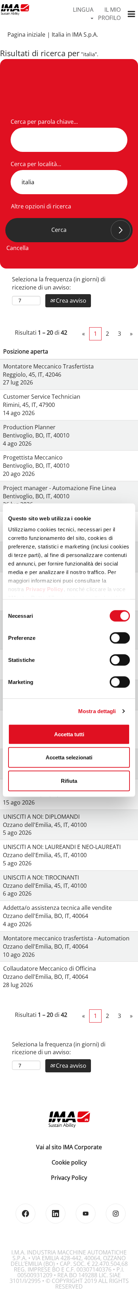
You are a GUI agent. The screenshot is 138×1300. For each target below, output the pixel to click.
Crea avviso (70, 300)
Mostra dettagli (97, 711)
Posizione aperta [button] (25, 351)
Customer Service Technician (41, 396)
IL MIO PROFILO (109, 14)
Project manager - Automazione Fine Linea (59, 488)
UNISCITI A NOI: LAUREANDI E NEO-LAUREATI (62, 847)
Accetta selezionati (69, 757)
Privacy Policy (44, 589)
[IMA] (15, 10)
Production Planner (29, 427)
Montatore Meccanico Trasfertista (48, 366)
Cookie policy (69, 1162)
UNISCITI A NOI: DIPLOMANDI (41, 817)
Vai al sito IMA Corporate (69, 1147)
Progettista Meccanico (33, 457)
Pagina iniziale (26, 34)
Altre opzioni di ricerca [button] (41, 206)
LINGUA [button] (83, 10)
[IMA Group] (69, 1119)
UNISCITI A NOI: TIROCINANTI (41, 877)
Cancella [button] (17, 248)
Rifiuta (69, 781)
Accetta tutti (69, 734)
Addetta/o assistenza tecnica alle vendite (57, 908)
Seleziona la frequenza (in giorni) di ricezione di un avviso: (58, 283)
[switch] (120, 637)
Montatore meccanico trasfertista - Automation (66, 938)
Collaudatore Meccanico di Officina (49, 968)
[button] (131, 14)
